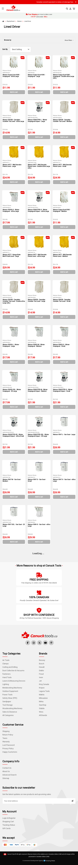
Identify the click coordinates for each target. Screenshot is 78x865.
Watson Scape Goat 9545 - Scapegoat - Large (36, 75)
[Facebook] (27, 642)
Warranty (6, 742)
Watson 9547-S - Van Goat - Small (37, 480)
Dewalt (41, 667)
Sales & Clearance (9, 712)
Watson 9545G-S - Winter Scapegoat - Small (61, 345)
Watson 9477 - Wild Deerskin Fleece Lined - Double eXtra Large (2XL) (39, 166)
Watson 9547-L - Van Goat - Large (64, 434)
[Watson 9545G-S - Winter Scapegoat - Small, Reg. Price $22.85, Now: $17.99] (64, 332)
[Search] (67, 8)
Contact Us (6, 768)
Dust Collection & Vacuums (13, 670)
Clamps (5, 664)
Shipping (5, 731)
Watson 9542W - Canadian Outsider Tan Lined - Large (36, 300)
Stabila (41, 708)
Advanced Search (9, 775)
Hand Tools (7, 677)
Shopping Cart (8, 821)
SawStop (42, 705)
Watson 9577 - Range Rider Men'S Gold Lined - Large (12, 255)
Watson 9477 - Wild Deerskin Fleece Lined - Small (62, 165)
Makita (41, 695)
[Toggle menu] (3, 8)
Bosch (41, 664)
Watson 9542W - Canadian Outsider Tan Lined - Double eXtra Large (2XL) (14, 301)
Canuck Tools (11, 854)
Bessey (42, 660)
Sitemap (5, 778)
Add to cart (14, 92)
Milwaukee (43, 698)
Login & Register (9, 818)
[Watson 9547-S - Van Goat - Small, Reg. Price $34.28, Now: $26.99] (39, 467)
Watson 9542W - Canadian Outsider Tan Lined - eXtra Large (13, 120)
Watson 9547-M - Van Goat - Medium (12, 480)
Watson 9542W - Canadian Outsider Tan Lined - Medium (62, 120)
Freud (41, 674)
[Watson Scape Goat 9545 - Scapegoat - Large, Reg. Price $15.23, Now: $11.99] (39, 62)
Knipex (41, 688)
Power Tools (7, 695)
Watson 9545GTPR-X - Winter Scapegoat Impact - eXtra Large (38, 210)
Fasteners (6, 674)
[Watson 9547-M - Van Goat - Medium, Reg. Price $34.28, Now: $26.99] (14, 467)
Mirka (41, 701)
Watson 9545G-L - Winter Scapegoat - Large (11, 345)
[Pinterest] (51, 642)
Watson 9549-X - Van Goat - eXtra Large (39, 525)
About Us (6, 771)
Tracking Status (8, 825)
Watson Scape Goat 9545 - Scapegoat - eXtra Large (11, 75)
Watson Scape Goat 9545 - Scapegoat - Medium (62, 210)
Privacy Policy (8, 748)
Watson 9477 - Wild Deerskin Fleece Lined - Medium (62, 255)
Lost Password (8, 745)
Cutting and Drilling (9, 667)
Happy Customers (9, 752)
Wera (41, 712)
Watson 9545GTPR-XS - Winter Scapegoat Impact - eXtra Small (13, 435)
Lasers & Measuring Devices (13, 681)
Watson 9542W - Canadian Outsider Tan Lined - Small (61, 300)
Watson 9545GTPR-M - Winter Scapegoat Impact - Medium (38, 390)
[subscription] (72, 800)
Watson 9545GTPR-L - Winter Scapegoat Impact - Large (37, 120)
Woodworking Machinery (12, 708)
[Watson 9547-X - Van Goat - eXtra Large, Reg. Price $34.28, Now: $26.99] (64, 467)
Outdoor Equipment (10, 691)
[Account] (70, 8)
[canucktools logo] (39, 635)
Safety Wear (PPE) (9, 698)
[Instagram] (33, 642)
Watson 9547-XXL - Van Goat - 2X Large (14, 525)
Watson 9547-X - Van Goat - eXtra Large (64, 480)
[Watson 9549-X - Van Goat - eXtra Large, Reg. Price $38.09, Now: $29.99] (39, 512)
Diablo (41, 670)
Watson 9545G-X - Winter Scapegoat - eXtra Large (11, 210)
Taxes (4, 738)
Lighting (5, 684)
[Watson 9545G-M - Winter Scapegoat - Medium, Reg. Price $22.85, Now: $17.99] (39, 332)
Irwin (41, 677)
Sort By (5, 49)
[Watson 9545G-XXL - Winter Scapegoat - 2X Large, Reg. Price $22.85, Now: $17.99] (14, 377)
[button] (39, 40)
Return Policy (7, 735)
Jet (40, 681)
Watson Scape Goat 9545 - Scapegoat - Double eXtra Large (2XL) (63, 76)
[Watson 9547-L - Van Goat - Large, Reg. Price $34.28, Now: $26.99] (64, 422)
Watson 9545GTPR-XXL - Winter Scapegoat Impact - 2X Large (38, 435)
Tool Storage (7, 705)
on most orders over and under (40, 15)
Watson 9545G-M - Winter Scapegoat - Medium (36, 345)
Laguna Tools (44, 691)
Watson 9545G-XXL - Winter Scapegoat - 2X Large (12, 390)
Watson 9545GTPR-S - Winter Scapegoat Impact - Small (63, 390)
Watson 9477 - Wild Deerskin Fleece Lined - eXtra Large (37, 255)
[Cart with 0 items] (74, 8)
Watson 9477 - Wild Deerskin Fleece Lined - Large (12, 165)
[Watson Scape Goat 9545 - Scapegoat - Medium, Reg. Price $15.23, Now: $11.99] (64, 197)
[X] (39, 642)
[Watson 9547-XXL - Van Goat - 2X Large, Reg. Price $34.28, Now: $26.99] (14, 512)
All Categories (8, 715)
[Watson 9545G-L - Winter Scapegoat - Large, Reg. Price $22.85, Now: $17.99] (14, 332)
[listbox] (20, 49)
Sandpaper (6, 701)
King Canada (44, 684)
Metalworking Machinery (12, 688)
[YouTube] (45, 642)
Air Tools (5, 660)
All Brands (43, 715)
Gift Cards (6, 828)
